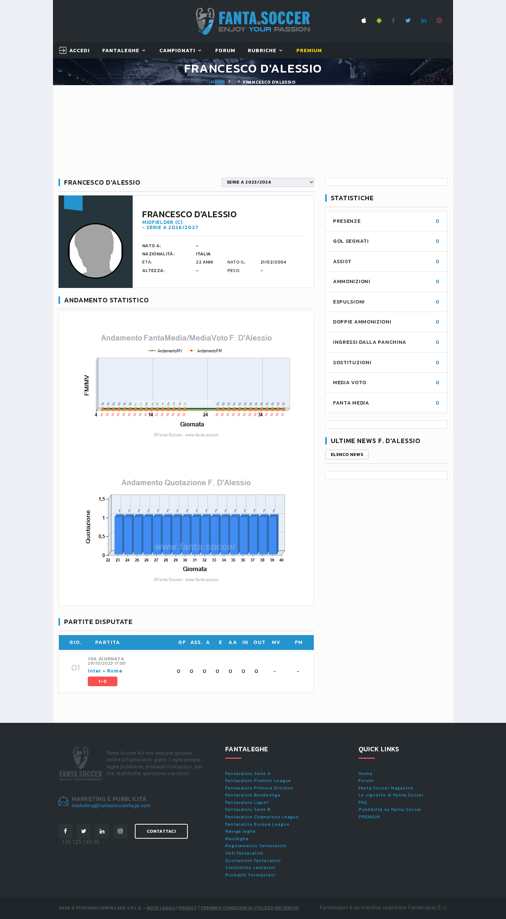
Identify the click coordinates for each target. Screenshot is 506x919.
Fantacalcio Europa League (257, 824)
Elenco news (347, 454)
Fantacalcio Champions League (262, 817)
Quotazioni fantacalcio (253, 860)
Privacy (188, 908)
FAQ (363, 802)
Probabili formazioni (250, 875)
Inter (94, 671)
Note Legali (161, 908)
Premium (309, 51)
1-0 (103, 681)
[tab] (196, 671)
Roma (115, 671)
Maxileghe (237, 838)
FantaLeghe (121, 51)
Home (217, 81)
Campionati (177, 51)
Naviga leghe (240, 831)
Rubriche (262, 51)
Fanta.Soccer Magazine (386, 788)
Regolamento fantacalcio (256, 845)
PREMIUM (369, 817)
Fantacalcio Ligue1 (247, 802)
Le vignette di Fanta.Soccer (391, 795)
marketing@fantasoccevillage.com (111, 805)
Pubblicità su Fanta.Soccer (390, 809)
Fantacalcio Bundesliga (252, 795)
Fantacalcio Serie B (248, 809)
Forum (225, 51)
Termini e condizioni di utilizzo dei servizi (249, 908)
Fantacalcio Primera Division (259, 788)
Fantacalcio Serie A (248, 773)
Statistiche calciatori (250, 867)
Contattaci (161, 831)
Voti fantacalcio (244, 853)
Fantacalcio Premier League (258, 780)
